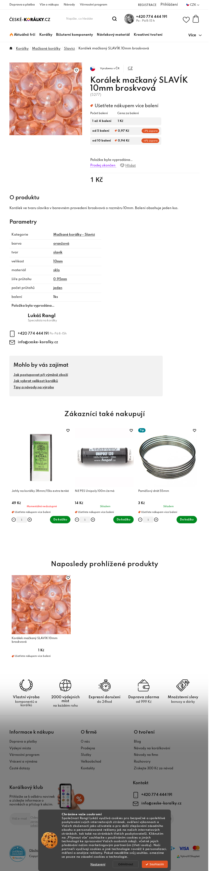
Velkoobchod (91, 761)
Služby (86, 755)
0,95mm (60, 279)
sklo (56, 270)
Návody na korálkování (152, 748)
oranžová (61, 243)
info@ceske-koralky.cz (38, 342)
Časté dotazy (19, 768)
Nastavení (97, 864)
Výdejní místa (20, 748)
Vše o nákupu (49, 4)
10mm (58, 261)
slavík (57, 252)
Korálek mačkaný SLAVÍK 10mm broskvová (34, 640)
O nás (85, 741)
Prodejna (88, 748)
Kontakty (88, 768)
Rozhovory (142, 761)
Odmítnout (125, 864)
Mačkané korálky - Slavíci (74, 234)
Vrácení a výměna (23, 761)
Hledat (114, 19)
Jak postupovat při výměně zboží (40, 375)
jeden (57, 288)
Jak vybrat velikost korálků (35, 381)
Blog (137, 741)
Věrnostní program (93, 4)
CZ (130, 68)
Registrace (147, 5)
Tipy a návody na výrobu (33, 387)
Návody (69, 4)
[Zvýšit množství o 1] (30, 520)
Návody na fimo (146, 755)
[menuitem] (22, 35)
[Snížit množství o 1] (14, 520)
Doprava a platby (23, 741)
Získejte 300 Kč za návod (153, 768)
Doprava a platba (22, 4)
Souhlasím (157, 864)
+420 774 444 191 (151, 17)
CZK (193, 4)
